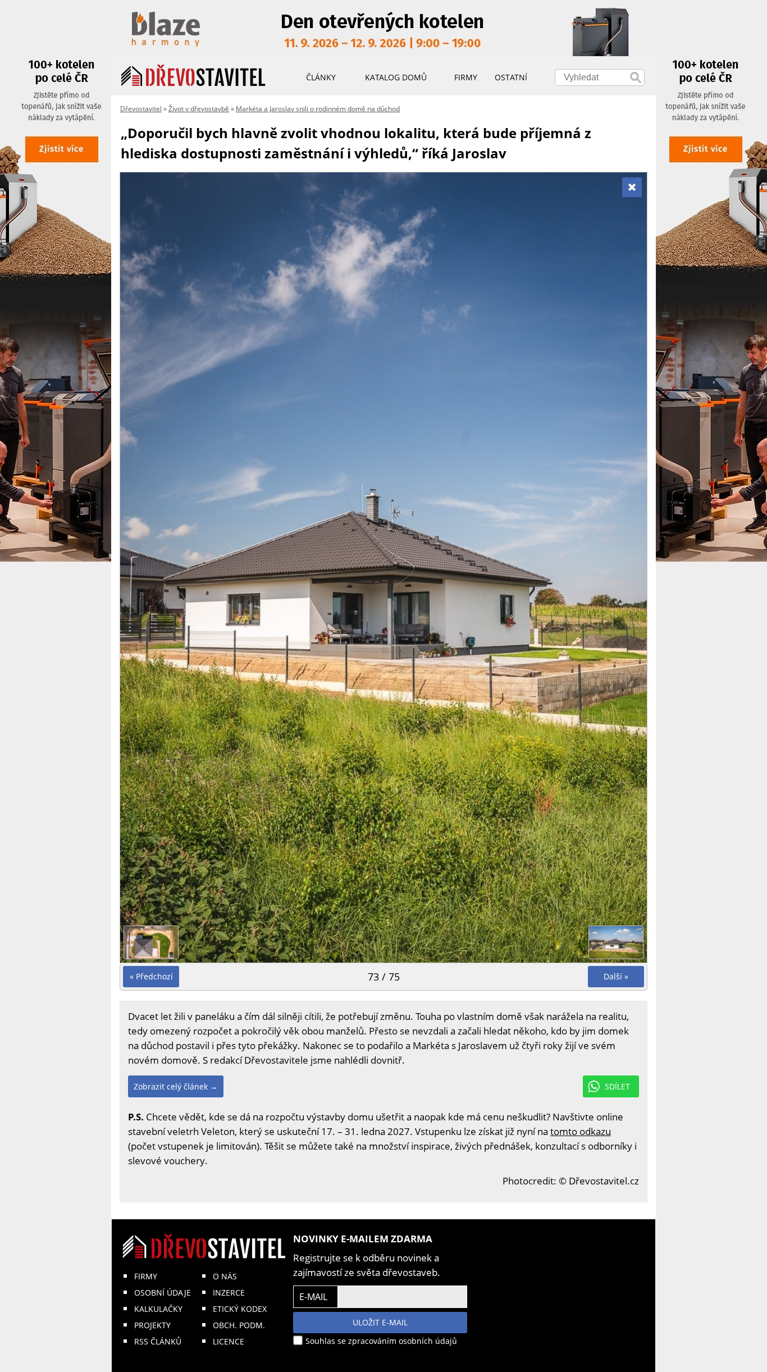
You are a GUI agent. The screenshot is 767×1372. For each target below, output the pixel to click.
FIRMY (145, 1276)
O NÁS (225, 1276)
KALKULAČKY (158, 1308)
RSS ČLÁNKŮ (157, 1341)
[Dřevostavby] (193, 75)
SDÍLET (617, 1086)
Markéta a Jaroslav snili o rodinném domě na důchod (318, 108)
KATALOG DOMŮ (396, 77)
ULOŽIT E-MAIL (380, 1322)
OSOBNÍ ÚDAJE (162, 1292)
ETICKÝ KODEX (240, 1308)
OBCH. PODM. (239, 1325)
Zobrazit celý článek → (176, 1086)
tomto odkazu (580, 1131)
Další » (616, 976)
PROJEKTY (152, 1325)
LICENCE (228, 1341)
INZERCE (229, 1292)
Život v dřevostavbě (198, 108)
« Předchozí (151, 976)
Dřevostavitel (141, 108)
